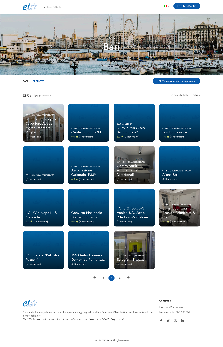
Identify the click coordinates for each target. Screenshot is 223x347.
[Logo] (30, 7)
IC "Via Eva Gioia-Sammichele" (131, 130)
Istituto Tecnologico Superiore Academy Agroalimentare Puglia (41, 125)
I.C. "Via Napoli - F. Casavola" (41, 215)
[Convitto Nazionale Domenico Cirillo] (88, 207)
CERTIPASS (106, 340)
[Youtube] (175, 321)
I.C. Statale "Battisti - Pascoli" (42, 257)
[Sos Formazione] (179, 123)
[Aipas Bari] (179, 165)
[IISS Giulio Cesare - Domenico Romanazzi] (88, 250)
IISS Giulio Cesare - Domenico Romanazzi (88, 257)
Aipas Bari (170, 174)
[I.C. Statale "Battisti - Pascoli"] (43, 250)
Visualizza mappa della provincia (179, 81)
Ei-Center (38, 81)
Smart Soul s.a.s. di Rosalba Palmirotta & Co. (178, 213)
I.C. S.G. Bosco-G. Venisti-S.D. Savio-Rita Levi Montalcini (132, 213)
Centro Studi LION (86, 132)
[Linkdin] (182, 321)
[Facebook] (161, 321)
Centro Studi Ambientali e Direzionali (127, 170)
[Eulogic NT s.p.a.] (134, 250)
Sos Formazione (174, 132)
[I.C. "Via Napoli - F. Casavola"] (43, 207)
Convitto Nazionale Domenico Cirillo (86, 215)
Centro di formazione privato (40, 115)
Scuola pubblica (124, 124)
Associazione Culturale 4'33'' (83, 172)
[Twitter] (168, 321)
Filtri (195, 95)
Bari (25, 81)
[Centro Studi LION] (88, 123)
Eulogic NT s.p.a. (130, 259)
